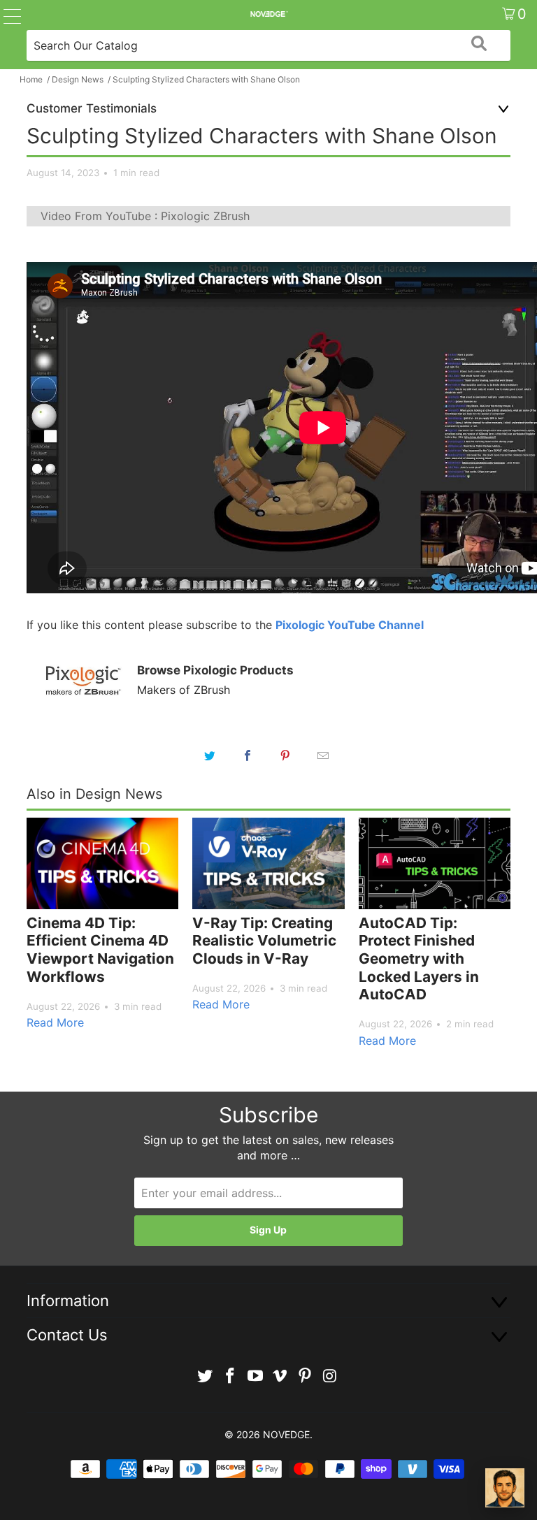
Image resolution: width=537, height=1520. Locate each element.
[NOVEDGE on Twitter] (205, 1376)
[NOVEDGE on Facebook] (230, 1376)
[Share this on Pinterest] (285, 755)
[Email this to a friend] (323, 755)
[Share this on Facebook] (247, 755)
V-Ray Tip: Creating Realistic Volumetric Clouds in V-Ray (264, 940)
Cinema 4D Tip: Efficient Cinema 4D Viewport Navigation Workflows (100, 949)
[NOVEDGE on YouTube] (255, 1376)
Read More (55, 1022)
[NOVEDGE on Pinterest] (305, 1376)
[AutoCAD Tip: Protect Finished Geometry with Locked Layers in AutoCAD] (434, 863)
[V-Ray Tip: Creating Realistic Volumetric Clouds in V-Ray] (268, 863)
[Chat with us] (504, 1487)
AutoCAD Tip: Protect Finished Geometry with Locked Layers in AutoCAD (419, 958)
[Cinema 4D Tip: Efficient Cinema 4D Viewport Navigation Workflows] (102, 863)
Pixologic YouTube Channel (349, 625)
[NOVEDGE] (268, 14)
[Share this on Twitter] (209, 755)
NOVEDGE (286, 1434)
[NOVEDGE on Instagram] (330, 1376)
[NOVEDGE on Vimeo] (280, 1376)
